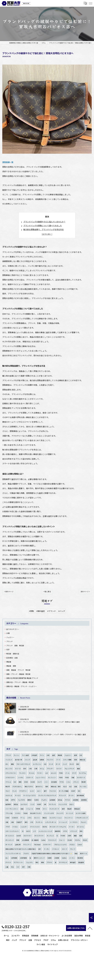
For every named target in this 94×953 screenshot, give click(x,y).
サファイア (62, 795)
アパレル (8, 782)
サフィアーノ (27, 844)
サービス (18, 795)
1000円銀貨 (23, 858)
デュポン (44, 800)
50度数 (49, 858)
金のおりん (39, 786)
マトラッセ (52, 804)
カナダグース (81, 777)
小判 (31, 822)
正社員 (35, 760)
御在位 (45, 818)
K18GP (39, 804)
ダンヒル (31, 773)
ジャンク (27, 760)
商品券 (69, 809)
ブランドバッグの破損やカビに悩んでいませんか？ (44, 221)
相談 (76, 853)
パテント (76, 782)
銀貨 (20, 782)
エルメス (53, 773)
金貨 (75, 755)
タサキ (65, 831)
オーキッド (9, 844)
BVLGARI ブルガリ (35, 813)
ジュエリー (10, 637)
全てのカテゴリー (12, 629)
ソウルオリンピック (81, 818)
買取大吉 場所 (56, 786)
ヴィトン (16, 755)
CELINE (69, 840)
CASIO (7, 818)
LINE (48, 755)
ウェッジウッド (69, 769)
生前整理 (52, 800)
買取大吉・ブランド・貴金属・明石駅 (20, 682)
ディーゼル (83, 786)
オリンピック (10, 840)
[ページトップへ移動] (90, 928)
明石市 (8, 786)
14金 (12, 822)
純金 (7, 800)
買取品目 (77, 809)
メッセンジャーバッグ (45, 831)
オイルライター (39, 836)
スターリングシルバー (12, 831)
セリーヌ (18, 769)
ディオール (39, 822)
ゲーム (23, 818)
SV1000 (32, 782)
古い (7, 858)
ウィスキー (22, 773)
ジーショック (63, 822)
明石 (37, 862)
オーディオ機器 (63, 791)
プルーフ (72, 849)
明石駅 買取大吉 (12, 654)
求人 (7, 764)
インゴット (9, 760)
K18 (81, 755)
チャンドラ (60, 813)
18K (45, 804)
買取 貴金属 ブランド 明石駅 (18, 670)
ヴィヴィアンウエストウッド (47, 795)
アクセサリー (23, 791)
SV (23, 831)
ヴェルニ (83, 822)
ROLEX (85, 840)
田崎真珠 (57, 831)
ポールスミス (10, 836)
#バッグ (61, 611)
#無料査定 (40, 611)
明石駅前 (80, 858)
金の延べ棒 (18, 760)
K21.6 (64, 786)
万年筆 (38, 809)
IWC (79, 791)
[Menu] (90, 3)
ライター (40, 773)
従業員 (42, 760)
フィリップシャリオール (13, 853)
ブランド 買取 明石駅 (15, 645)
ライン (42, 755)
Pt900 (61, 773)
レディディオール (50, 822)
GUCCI (28, 831)
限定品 (16, 804)
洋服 (72, 777)
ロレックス (9, 769)
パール (67, 773)
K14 (15, 782)
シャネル (20, 777)
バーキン (72, 858)
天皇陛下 (19, 822)
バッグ (65, 764)
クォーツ (62, 840)
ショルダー (24, 827)
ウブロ (61, 782)
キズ (18, 867)
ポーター (71, 795)
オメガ (72, 764)
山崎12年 (18, 844)
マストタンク (52, 840)
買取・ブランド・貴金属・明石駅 (18, 674)
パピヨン (72, 844)
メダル (29, 818)
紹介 (39, 849)
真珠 (81, 831)
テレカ (14, 791)
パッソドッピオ (49, 813)
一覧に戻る (47, 591)
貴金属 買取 (11, 666)
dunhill (19, 836)
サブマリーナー (18, 862)
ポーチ (58, 764)
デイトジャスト (35, 827)
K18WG (36, 800)
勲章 (18, 840)
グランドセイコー (11, 773)
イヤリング (73, 831)
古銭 (75, 786)
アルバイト (50, 760)
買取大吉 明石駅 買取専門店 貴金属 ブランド (22, 678)
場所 (46, 786)
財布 (24, 769)
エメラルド (24, 804)
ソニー (46, 782)
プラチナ (49, 862)
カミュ (42, 769)
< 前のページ (8, 591)
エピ (46, 773)
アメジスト (52, 791)
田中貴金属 (80, 795)
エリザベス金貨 (80, 813)
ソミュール (29, 809)
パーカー (71, 827)
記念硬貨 (54, 782)
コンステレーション (55, 818)
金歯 (22, 809)
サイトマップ (52, 944)
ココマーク (29, 777)
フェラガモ (21, 800)
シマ (34, 831)
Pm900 (63, 836)
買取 (42, 862)
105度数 (56, 858)
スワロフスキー (10, 777)
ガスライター (28, 836)
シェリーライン (40, 777)
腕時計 (30, 800)
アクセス (67, 800)
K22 (70, 786)
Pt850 (60, 777)
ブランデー (50, 769)
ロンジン (37, 818)
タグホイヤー (47, 844)
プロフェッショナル (60, 844)
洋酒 (29, 867)
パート (58, 760)
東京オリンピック (39, 858)
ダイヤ (74, 773)
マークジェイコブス (29, 795)
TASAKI (25, 813)
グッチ (51, 764)
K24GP (73, 791)
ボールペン (80, 827)
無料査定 (73, 862)
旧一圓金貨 (35, 840)
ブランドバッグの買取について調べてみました (42, 225)
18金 (7, 822)
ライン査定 (25, 755)
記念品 (60, 800)
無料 (26, 822)
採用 (75, 760)
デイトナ (8, 862)
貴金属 (8, 662)
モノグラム (82, 773)
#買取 (31, 611)
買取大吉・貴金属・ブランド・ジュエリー (21, 686)
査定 (53, 755)
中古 (12, 867)
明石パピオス (29, 786)
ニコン (68, 782)
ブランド (9, 641)
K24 (45, 764)
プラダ (8, 827)
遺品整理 (81, 862)
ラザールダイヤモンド (23, 764)
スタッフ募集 (67, 760)
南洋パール (83, 853)
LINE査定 (34, 755)
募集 (12, 764)
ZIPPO (13, 800)
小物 (30, 769)
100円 (69, 836)
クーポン (46, 849)
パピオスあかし (17, 786)
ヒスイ (32, 791)
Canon (80, 844)
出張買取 (75, 800)
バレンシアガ (62, 804)
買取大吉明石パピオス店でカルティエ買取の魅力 (21, 849)
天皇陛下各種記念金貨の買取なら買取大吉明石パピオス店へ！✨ (52, 853)
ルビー (39, 791)
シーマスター (74, 822)
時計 (77, 764)
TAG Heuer (37, 844)
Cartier (43, 840)
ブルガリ (26, 853)
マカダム (77, 840)
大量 (7, 867)
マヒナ (8, 791)
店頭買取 (84, 800)
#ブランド (51, 611)
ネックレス (50, 836)
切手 (8, 649)
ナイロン (15, 827)
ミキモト (18, 813)
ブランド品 (9, 813)
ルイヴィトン (37, 764)
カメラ (39, 782)
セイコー (59, 769)
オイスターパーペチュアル (58, 827)
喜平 (45, 791)
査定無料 (8, 804)
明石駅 (84, 782)
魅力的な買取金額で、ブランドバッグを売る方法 (43, 229)
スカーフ (64, 849)
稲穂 (80, 836)
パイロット (55, 849)
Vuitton (64, 858)
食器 (78, 769)
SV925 (26, 782)
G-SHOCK (15, 818)
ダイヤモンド (63, 862)
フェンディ (29, 862)
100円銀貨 (14, 858)
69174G (45, 827)
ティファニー (52, 777)
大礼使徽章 (25, 840)
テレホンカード (54, 809)
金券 (63, 809)
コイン (45, 809)
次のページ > (85, 591)
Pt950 (67, 777)
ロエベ (71, 804)
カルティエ (9, 795)
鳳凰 (75, 836)
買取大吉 (82, 760)
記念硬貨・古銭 (12, 658)
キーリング (69, 813)
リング (32, 804)
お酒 (8, 633)
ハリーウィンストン (12, 809)
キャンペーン (69, 818)
